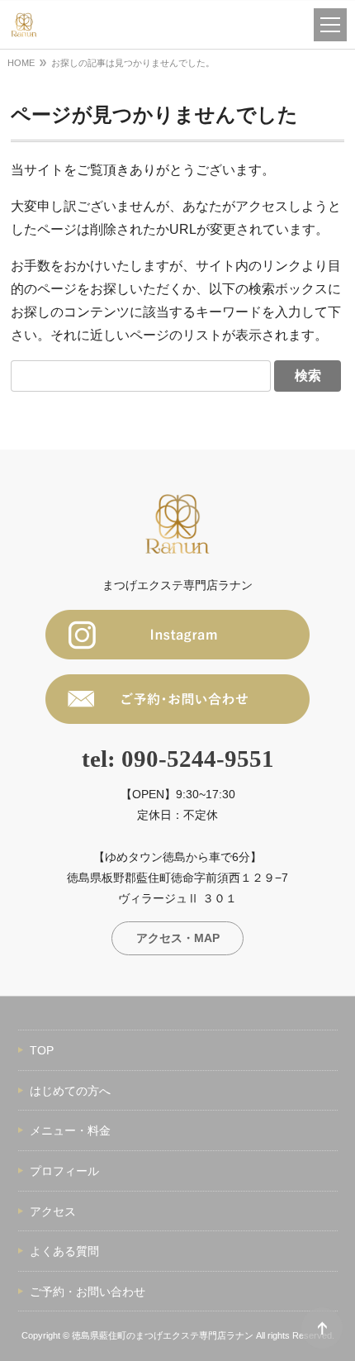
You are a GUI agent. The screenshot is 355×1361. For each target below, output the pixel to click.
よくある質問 (64, 1251)
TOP (42, 1050)
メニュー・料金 (70, 1130)
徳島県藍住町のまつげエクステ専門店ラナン (162, 1335)
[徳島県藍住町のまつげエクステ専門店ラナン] (24, 25)
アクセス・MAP (178, 938)
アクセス (53, 1211)
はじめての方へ (70, 1090)
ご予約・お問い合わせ (87, 1291)
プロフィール (64, 1171)
